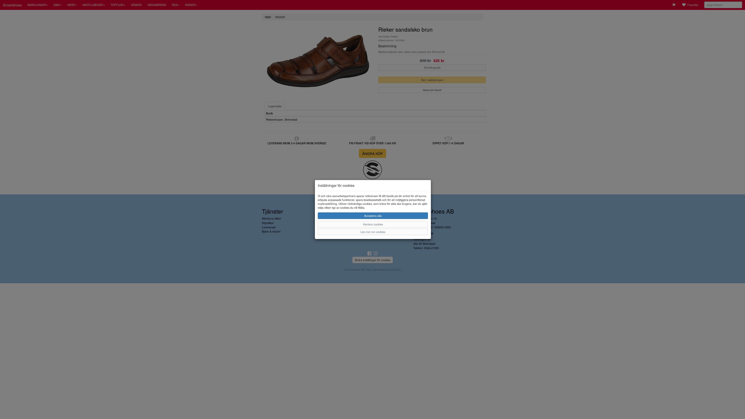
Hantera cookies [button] (373, 224)
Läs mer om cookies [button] (372, 232)
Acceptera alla (373, 216)
